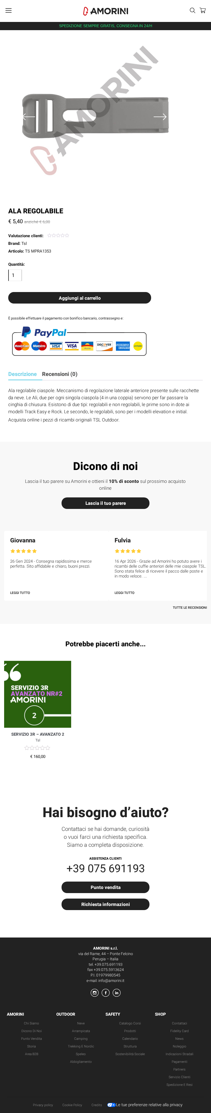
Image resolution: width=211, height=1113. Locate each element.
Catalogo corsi (130, 1023)
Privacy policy (43, 1105)
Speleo (81, 1054)
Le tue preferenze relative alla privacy (149, 1105)
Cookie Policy (72, 1105)
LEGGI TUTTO (20, 592)
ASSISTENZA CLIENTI (105, 858)
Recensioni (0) (59, 374)
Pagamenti (179, 1061)
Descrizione (22, 374)
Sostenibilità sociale (130, 1054)
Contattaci (179, 1023)
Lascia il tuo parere (105, 503)
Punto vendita (106, 887)
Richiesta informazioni (105, 904)
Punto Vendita (31, 1038)
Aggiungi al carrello (80, 298)
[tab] (24, 374)
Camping (81, 1038)
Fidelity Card (179, 1031)
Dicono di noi (31, 1031)
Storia (31, 1046)
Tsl (24, 243)
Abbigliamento (81, 1061)
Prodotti (130, 1031)
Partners (179, 1069)
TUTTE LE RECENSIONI (190, 607)
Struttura (130, 1046)
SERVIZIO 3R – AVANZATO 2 (37, 734)
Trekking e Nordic (81, 1046)
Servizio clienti (179, 1077)
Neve (81, 1023)
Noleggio (179, 1046)
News (179, 1038)
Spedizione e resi (179, 1084)
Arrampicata (81, 1031)
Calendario (130, 1038)
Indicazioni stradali (179, 1054)
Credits (96, 1105)
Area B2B (31, 1054)
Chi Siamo (31, 1023)
